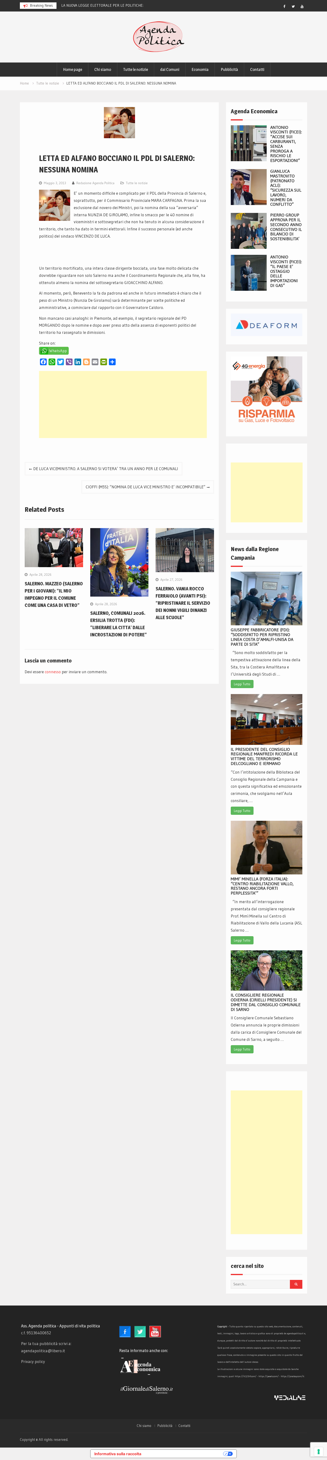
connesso (53, 671)
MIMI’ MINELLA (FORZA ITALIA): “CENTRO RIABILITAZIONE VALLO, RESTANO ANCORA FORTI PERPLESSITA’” (262, 886)
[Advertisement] (123, 404)
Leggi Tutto (242, 684)
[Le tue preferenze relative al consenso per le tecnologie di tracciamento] (318, 1451)
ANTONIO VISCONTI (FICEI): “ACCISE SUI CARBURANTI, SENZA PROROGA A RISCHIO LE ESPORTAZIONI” (286, 144)
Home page (72, 69)
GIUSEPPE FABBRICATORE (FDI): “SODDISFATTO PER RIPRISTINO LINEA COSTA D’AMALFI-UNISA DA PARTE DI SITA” (262, 637)
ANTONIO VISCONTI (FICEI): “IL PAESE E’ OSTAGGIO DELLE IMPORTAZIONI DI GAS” (286, 271)
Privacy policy (33, 1361)
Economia (200, 69)
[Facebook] (284, 6)
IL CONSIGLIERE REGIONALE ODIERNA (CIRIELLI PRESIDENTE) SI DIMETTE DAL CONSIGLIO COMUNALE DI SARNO (266, 1002)
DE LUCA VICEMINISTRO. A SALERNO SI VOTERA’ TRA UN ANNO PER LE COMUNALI (105, 468)
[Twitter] (293, 6)
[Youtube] (302, 6)
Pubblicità (229, 69)
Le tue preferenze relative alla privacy (184, 1453)
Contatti (257, 69)
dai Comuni (169, 69)
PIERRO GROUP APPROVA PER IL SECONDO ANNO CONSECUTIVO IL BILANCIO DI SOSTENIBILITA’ (286, 226)
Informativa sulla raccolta (117, 1453)
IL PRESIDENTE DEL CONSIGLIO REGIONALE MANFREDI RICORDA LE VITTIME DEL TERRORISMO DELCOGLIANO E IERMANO (264, 756)
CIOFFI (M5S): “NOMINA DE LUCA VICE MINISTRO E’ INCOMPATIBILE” (145, 486)
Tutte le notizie (135, 69)
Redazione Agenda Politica (95, 183)
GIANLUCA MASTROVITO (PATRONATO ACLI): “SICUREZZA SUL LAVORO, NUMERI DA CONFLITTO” (285, 188)
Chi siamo (102, 69)
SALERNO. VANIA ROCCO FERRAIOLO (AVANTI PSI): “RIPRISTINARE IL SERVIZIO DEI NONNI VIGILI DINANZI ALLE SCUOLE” (183, 603)
